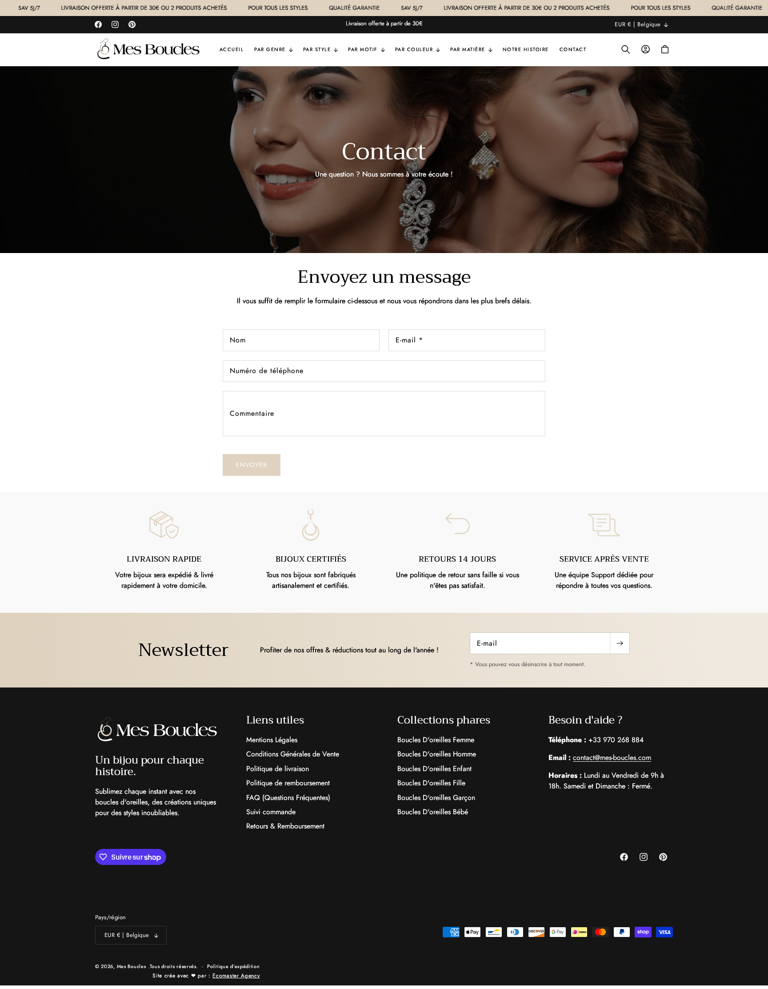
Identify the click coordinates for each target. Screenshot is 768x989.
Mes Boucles (131, 966)
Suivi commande (271, 812)
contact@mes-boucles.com (612, 757)
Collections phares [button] (443, 720)
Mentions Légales (271, 740)
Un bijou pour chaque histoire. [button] (149, 766)
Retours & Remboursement (285, 826)
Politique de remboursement (288, 783)
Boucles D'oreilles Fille (431, 783)
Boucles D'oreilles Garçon (436, 797)
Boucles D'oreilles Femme (435, 740)
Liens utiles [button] (275, 720)
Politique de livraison (277, 769)
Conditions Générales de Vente (292, 754)
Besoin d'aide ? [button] (585, 720)
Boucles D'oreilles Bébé (432, 812)
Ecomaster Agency (236, 976)
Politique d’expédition (233, 966)
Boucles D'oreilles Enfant (434, 769)
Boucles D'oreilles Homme (436, 754)
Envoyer (251, 464)
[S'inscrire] (619, 643)
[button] (273, 49)
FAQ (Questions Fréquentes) (288, 797)
